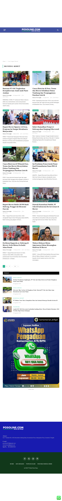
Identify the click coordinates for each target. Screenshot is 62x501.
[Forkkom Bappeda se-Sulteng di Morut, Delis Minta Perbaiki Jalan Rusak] (16, 233)
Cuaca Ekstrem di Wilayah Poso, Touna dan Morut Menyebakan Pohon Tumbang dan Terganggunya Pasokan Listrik (16, 167)
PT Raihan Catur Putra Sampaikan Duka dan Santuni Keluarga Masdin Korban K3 (35, 300)
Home (12, 464)
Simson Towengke (7, 95)
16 (15, 266)
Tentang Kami (30, 464)
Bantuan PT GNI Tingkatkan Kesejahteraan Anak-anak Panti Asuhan (15, 90)
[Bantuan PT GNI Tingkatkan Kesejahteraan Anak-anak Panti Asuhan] (16, 78)
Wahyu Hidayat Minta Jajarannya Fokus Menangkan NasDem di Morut (44, 245)
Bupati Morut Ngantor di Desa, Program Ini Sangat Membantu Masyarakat (15, 129)
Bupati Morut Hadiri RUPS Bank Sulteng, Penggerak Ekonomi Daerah (16, 206)
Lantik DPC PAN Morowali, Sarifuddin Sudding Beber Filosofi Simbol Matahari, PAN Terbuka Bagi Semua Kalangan (36, 309)
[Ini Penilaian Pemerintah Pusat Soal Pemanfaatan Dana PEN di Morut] (45, 154)
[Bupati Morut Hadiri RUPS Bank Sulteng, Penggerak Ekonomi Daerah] (16, 194)
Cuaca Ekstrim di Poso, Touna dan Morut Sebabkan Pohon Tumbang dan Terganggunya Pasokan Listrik (44, 91)
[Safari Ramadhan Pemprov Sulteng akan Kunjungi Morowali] (45, 117)
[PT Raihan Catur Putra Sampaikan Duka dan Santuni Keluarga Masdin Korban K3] (7, 300)
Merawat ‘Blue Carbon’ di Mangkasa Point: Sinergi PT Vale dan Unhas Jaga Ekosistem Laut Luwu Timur (33, 290)
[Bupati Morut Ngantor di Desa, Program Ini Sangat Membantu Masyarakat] (16, 117)
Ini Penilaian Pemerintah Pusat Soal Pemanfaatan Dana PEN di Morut (44, 166)
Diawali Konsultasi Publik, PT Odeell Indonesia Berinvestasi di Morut (45, 206)
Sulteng (5, 110)
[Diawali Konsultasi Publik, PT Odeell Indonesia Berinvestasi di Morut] (45, 194)
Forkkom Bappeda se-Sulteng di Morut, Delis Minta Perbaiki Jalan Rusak (16, 245)
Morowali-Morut (8, 71)
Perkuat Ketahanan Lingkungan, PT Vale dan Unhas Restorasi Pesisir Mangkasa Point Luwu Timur (35, 280)
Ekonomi (5, 188)
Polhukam (36, 226)
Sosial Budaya (37, 71)
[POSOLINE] (31, 30)
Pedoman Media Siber (44, 464)
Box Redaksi (20, 464)
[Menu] (5, 30)
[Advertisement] (31, 13)
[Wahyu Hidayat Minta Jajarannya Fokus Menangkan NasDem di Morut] (45, 233)
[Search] (57, 30)
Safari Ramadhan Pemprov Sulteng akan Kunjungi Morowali (45, 128)
